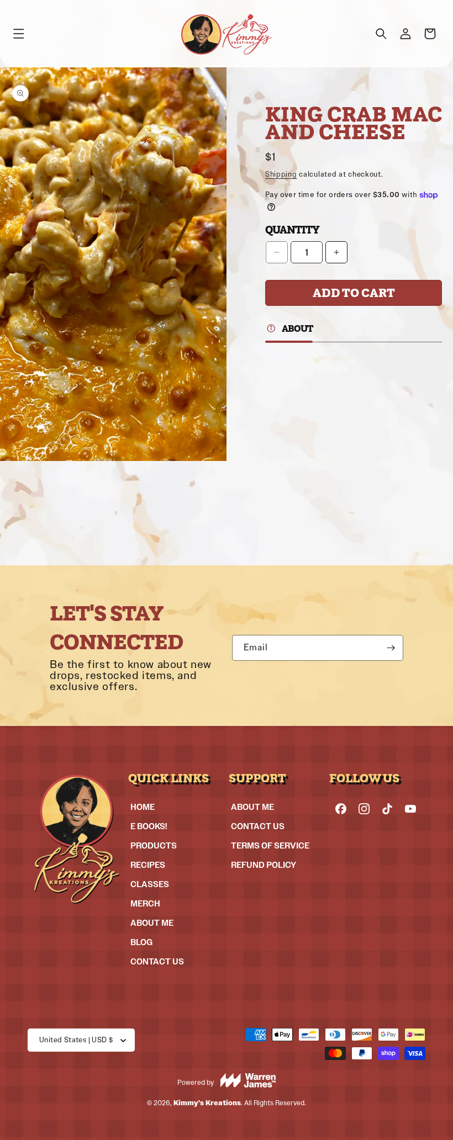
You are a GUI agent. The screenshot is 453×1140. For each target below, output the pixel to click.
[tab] (289, 329)
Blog (141, 942)
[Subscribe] (390, 648)
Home (142, 807)
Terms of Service (270, 845)
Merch (145, 903)
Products (153, 845)
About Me (151, 923)
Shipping (281, 174)
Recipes (147, 865)
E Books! (148, 826)
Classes (149, 884)
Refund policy (263, 865)
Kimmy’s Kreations (207, 1103)
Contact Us (157, 961)
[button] (19, 34)
